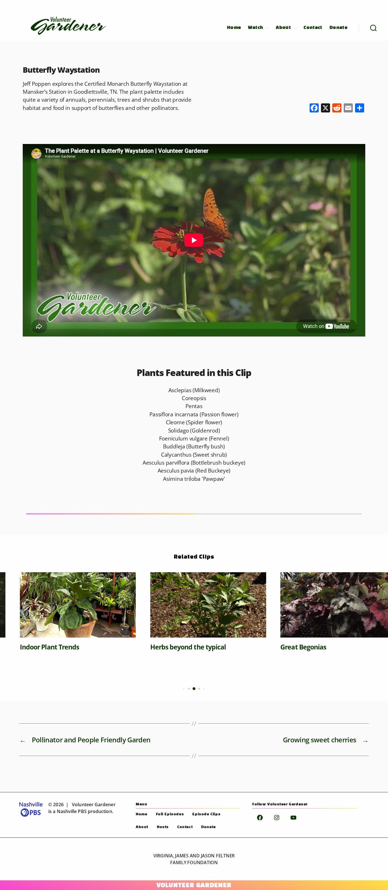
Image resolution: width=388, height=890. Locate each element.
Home (234, 28)
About (283, 28)
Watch (255, 28)
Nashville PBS (72, 811)
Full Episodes (170, 814)
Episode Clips (206, 814)
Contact (313, 28)
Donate (338, 28)
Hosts (163, 827)
